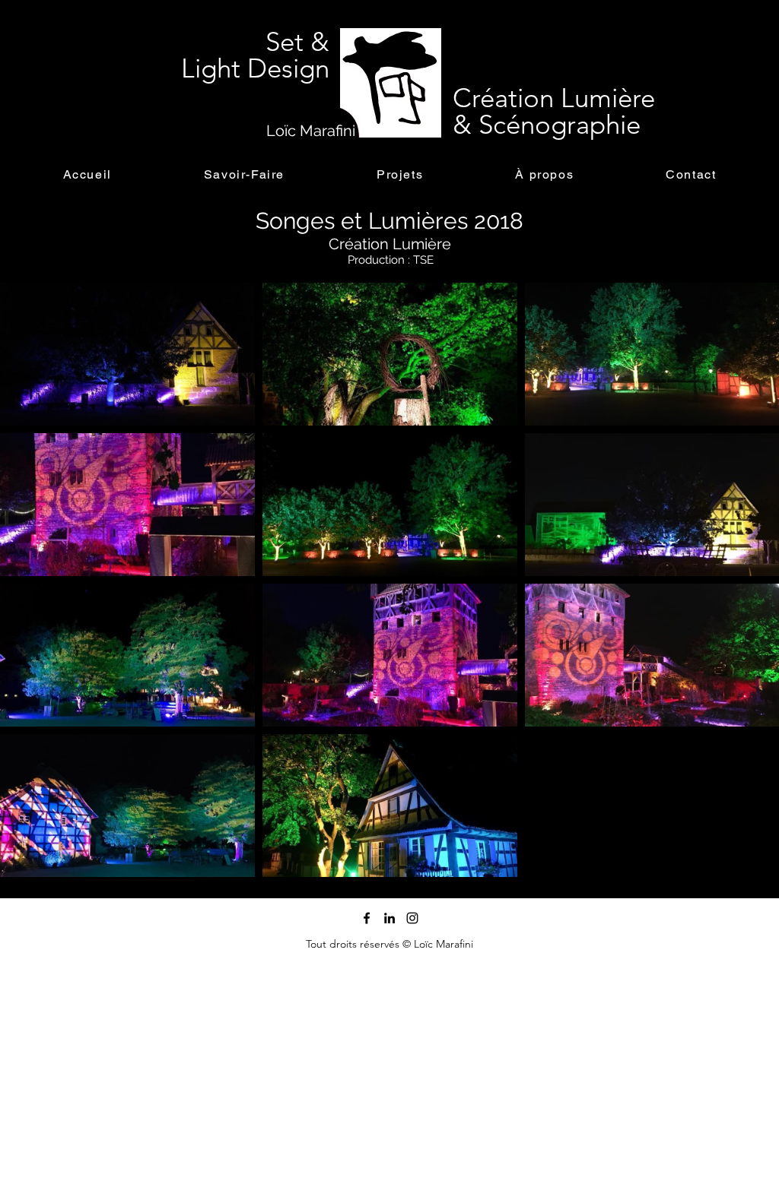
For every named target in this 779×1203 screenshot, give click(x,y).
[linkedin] (389, 918)
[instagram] (412, 918)
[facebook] (366, 918)
